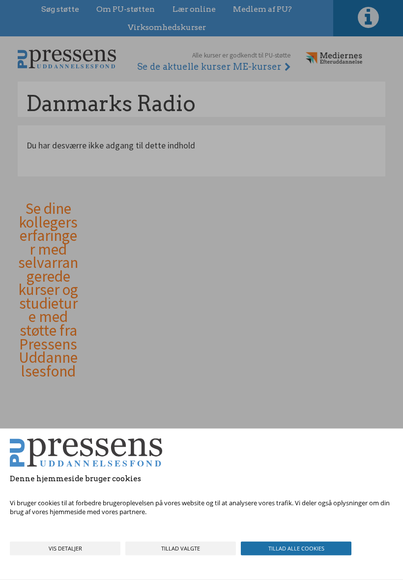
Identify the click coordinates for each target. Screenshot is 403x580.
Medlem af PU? (262, 9)
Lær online (194, 9)
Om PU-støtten (125, 9)
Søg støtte (60, 9)
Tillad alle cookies (296, 548)
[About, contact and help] (368, 18)
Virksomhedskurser (167, 27)
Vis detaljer (65, 548)
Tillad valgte (180, 548)
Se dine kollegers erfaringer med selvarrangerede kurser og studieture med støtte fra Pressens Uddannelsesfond (48, 290)
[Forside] (67, 59)
